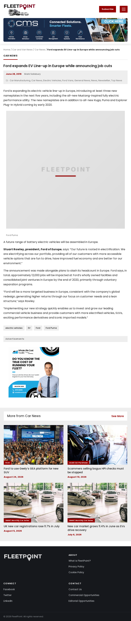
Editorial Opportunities (81, 601)
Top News (116, 80)
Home (6, 49)
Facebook (9, 589)
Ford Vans (67, 80)
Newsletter (104, 80)
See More (117, 416)
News (94, 80)
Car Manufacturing (20, 80)
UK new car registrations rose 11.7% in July (32, 526)
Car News (40, 49)
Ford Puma (51, 328)
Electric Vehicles (52, 80)
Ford (38, 328)
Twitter (7, 595)
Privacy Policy (76, 566)
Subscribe (107, 9)
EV (29, 328)
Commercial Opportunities (84, 595)
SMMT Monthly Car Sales (17, 520)
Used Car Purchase (78, 462)
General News (82, 80)
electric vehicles (14, 328)
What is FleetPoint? (80, 560)
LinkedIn (7, 601)
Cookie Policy (76, 572)
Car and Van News (22, 49)
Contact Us (75, 589)
